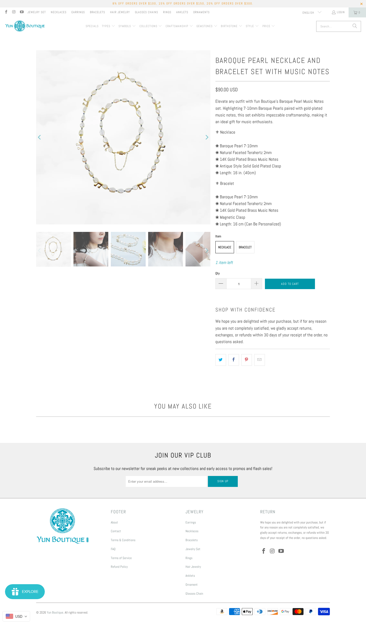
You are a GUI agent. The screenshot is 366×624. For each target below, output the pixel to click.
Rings (167, 12)
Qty (217, 273)
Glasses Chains (146, 12)
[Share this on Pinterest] (246, 360)
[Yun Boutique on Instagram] (13, 12)
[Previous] (40, 137)
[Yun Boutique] (25, 26)
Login (341, 12)
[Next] (207, 137)
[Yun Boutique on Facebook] (6, 12)
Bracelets (97, 12)
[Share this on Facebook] (233, 360)
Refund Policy (119, 567)
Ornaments (201, 12)
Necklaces (58, 12)
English (309, 13)
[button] (108, 26)
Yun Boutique (55, 612)
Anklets (182, 12)
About (114, 522)
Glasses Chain (194, 593)
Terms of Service (121, 558)
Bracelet (245, 247)
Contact (116, 531)
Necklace (224, 247)
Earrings (78, 12)
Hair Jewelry (120, 12)
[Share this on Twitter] (220, 360)
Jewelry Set (36, 12)
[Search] (355, 26)
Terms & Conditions (123, 540)
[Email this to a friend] (259, 360)
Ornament (191, 584)
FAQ (113, 549)
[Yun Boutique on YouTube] (21, 12)
